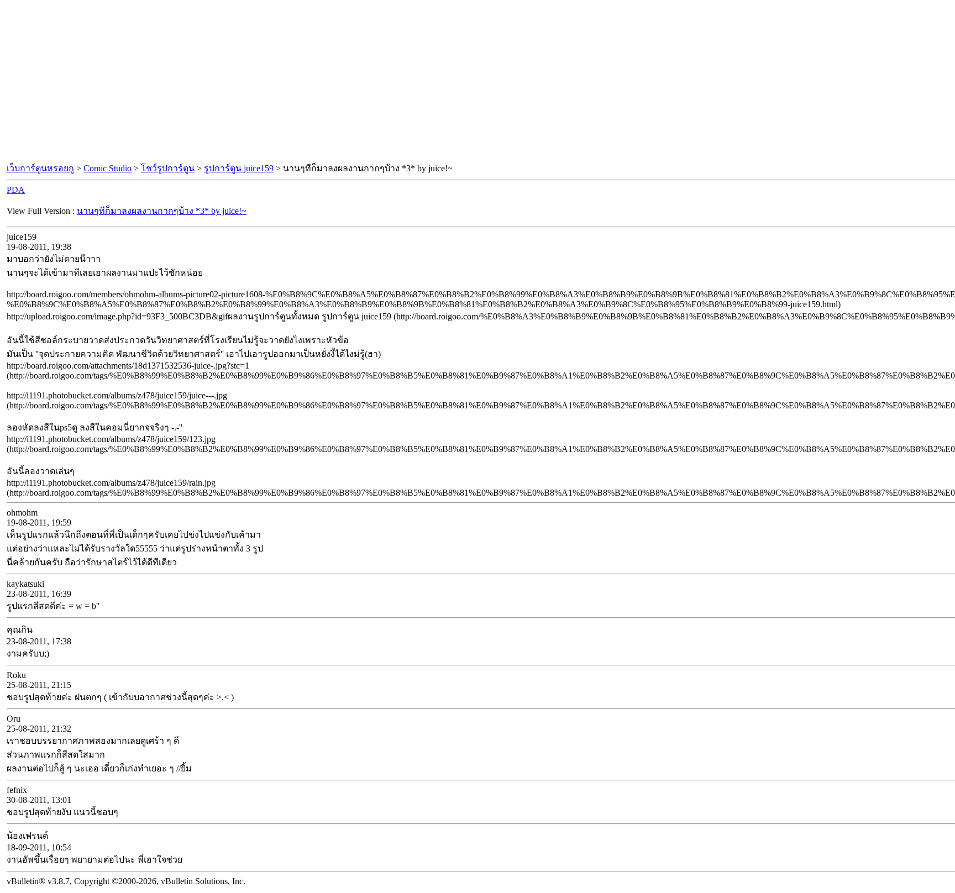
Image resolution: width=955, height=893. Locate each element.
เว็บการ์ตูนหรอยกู (40, 168)
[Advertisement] (477, 81)
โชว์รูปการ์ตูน (168, 168)
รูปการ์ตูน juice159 (239, 168)
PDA (16, 190)
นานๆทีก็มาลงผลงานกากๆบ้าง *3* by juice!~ (161, 211)
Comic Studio (107, 168)
